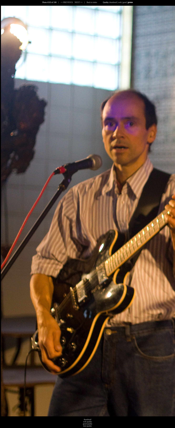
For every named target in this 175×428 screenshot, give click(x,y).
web (119, 2)
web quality (87, 422)
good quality (87, 424)
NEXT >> (78, 2)
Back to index (92, 2)
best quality (87, 426)
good (125, 2)
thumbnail (113, 2)
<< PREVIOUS (67, 2)
